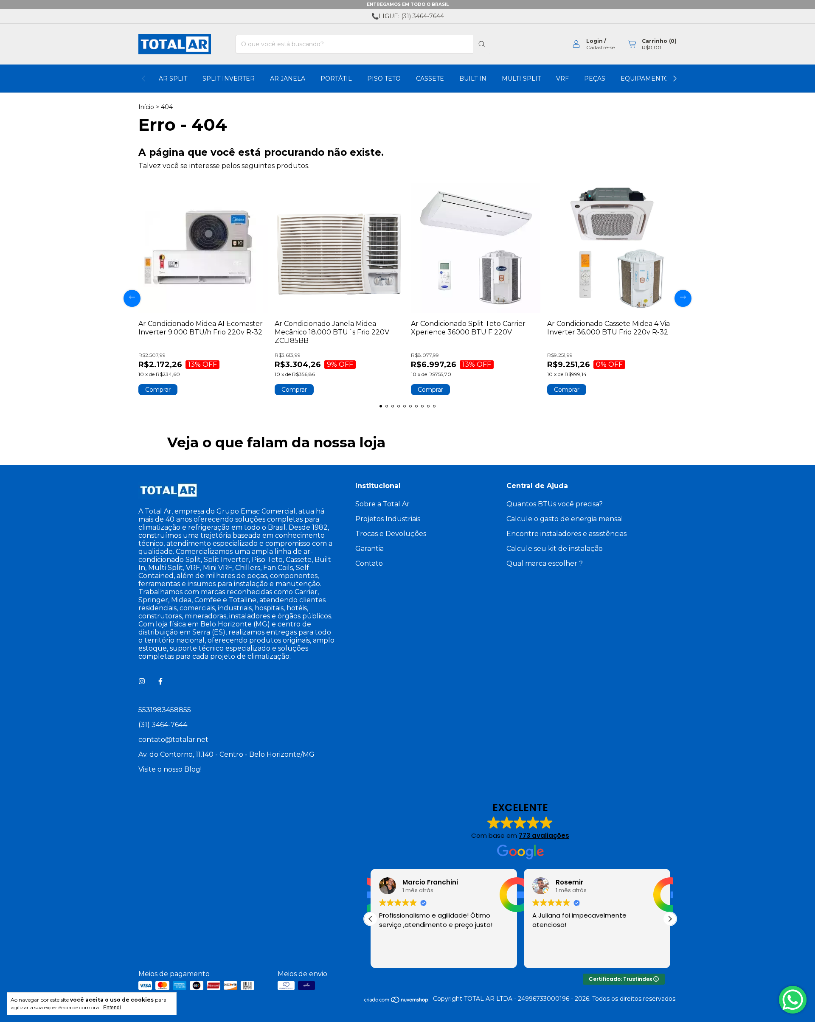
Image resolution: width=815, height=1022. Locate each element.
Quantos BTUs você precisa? (554, 504)
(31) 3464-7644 (162, 725)
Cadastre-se (600, 47)
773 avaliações (544, 835)
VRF (562, 78)
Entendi (112, 1008)
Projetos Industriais (387, 519)
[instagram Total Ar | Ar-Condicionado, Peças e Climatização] (141, 681)
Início (146, 107)
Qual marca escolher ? (544, 563)
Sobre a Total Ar (382, 504)
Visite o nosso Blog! (170, 769)
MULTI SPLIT (521, 78)
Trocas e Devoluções (390, 534)
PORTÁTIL (336, 78)
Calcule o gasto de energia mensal (564, 519)
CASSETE (430, 78)
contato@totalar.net (173, 740)
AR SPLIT (173, 78)
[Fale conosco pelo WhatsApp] (793, 1000)
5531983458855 (164, 710)
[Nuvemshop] (397, 1001)
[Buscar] (481, 44)
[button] (669, 918)
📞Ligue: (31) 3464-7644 (407, 16)
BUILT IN (472, 78)
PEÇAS (594, 78)
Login (594, 41)
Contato (369, 563)
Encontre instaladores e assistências (566, 534)
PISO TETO (384, 78)
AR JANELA (287, 78)
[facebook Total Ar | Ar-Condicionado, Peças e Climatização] (160, 681)
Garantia (369, 549)
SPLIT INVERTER (228, 78)
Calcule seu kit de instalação (554, 549)
